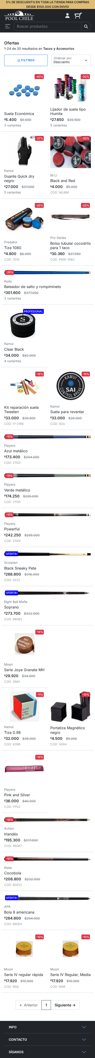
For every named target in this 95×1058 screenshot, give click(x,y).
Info (13, 1027)
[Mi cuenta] (67, 15)
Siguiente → (65, 1005)
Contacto (18, 1039)
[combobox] (47, 26)
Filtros (27, 60)
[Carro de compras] (82, 15)
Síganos (16, 1052)
